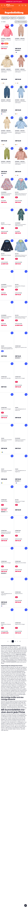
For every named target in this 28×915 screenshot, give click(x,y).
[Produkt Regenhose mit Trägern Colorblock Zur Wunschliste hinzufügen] (26, 486)
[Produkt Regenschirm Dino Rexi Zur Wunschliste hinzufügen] (12, 363)
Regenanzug (5, 18)
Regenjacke (21, 18)
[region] (7, 30)
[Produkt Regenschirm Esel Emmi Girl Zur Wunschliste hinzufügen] (26, 333)
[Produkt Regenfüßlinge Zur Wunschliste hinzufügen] (12, 486)
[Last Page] (20, 641)
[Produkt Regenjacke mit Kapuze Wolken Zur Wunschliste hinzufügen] (12, 25)
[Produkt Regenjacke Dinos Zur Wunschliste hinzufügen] (26, 579)
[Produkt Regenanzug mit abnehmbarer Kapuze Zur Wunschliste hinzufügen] (26, 56)
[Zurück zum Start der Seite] (25, 905)
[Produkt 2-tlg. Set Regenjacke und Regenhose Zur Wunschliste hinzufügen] (26, 394)
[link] (8, 641)
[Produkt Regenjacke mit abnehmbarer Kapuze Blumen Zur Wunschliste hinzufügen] (12, 179)
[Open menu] (2, 5)
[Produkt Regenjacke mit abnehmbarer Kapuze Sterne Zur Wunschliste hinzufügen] (26, 425)
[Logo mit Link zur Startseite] (10, 5)
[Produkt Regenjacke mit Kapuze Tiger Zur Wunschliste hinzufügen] (12, 609)
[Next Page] (18, 641)
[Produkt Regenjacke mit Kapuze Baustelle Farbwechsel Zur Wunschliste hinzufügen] (12, 517)
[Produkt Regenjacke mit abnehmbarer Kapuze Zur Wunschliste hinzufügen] (12, 56)
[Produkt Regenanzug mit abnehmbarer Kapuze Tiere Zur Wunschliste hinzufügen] (26, 210)
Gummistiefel (8, 655)
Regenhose (13, 18)
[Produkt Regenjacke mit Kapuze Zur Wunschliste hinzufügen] (12, 240)
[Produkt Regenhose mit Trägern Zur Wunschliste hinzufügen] (26, 25)
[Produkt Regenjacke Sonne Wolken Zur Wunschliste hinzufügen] (26, 548)
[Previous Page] (10, 641)
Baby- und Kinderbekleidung (9, 660)
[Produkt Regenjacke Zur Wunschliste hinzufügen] (26, 517)
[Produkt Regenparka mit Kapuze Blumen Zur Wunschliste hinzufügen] (26, 271)
